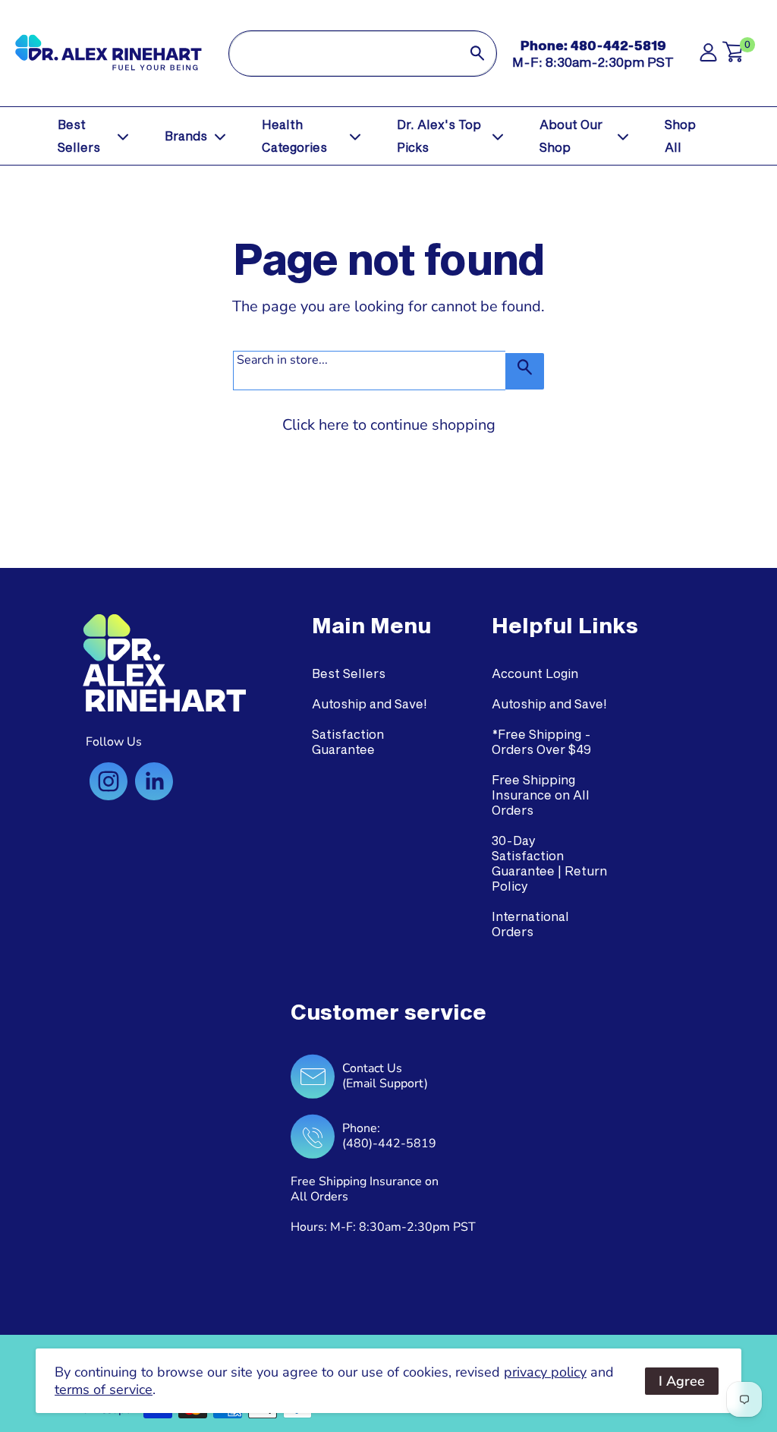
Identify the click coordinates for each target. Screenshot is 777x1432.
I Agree (682, 1381)
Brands (186, 135)
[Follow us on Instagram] (108, 781)
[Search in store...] (524, 371)
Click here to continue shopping (388, 425)
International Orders (530, 923)
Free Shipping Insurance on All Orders (541, 794)
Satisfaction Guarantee (348, 741)
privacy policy (545, 1372)
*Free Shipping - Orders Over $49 (541, 741)
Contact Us (372, 1068)
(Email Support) (385, 1083)
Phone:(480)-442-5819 (389, 1136)
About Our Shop (570, 135)
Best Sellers (79, 135)
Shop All (680, 135)
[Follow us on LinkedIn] (154, 781)
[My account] (708, 56)
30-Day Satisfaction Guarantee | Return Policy (549, 863)
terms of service (104, 1389)
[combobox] (343, 53)
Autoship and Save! (369, 703)
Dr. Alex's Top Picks (439, 135)
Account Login (535, 673)
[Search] (477, 53)
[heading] (371, 625)
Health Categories (294, 135)
